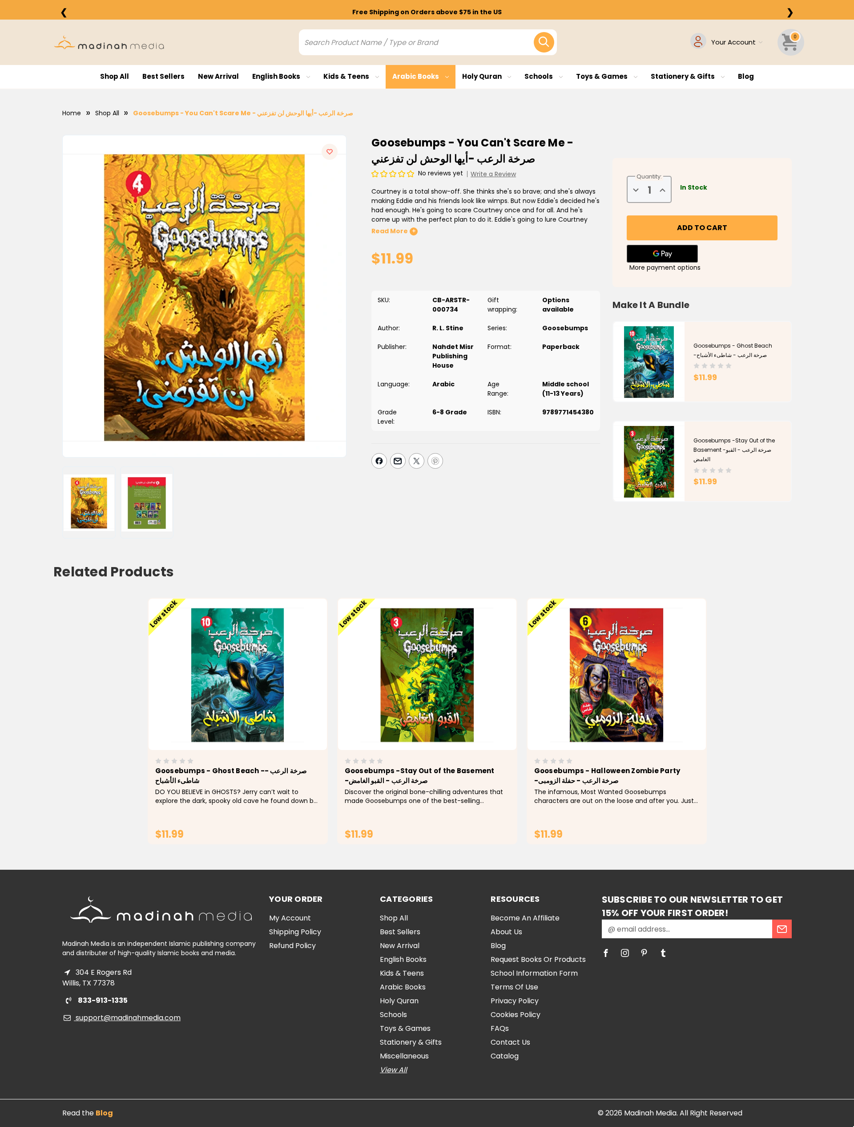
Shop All (114, 76)
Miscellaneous (404, 1056)
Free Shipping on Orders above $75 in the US (427, 12)
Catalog (505, 1056)
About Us (506, 932)
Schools (539, 76)
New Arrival (218, 76)
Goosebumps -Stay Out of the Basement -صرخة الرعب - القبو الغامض (734, 450)
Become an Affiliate (525, 918)
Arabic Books (416, 76)
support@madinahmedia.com (127, 1018)
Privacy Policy (515, 1001)
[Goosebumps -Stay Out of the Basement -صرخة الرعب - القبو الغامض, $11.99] (427, 674)
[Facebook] (379, 461)
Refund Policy (292, 946)
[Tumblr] (663, 953)
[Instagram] (625, 953)
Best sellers (163, 76)
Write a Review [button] (493, 174)
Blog (746, 76)
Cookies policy (515, 1014)
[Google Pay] (662, 254)
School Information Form (534, 973)
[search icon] (544, 42)
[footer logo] (161, 909)
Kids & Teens (347, 76)
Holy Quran (482, 76)
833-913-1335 (102, 1000)
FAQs (500, 1028)
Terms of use (514, 987)
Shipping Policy (295, 932)
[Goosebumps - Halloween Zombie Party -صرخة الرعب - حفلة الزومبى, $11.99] (617, 674)
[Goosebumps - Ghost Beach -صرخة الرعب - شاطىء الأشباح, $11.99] (238, 674)
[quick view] (225, 689)
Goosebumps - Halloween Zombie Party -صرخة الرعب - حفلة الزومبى (607, 776)
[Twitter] (416, 461)
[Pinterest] (435, 461)
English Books (277, 76)
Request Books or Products (538, 959)
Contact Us (510, 1042)
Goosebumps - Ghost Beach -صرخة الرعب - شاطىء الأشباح (231, 776)
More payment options (665, 267)
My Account (290, 918)
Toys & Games (602, 76)
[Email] (398, 461)
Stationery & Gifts (683, 76)
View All (393, 1070)
